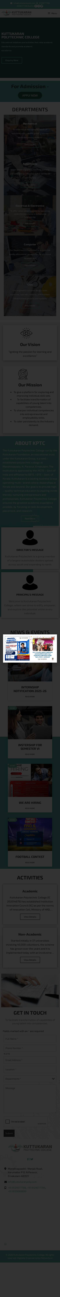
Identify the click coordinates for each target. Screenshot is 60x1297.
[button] (52, 638)
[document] (30, 648)
